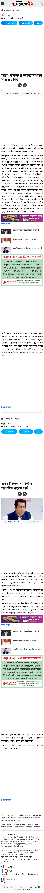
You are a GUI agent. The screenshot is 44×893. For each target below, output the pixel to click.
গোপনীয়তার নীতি (19, 824)
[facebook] (2, 871)
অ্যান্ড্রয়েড (7, 882)
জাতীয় (17, 10)
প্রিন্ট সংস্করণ (11, 23)
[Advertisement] (22, 51)
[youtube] (6, 871)
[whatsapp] (10, 871)
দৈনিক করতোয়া (7, 824)
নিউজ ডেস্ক (8, 15)
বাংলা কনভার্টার (19, 827)
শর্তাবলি (30, 824)
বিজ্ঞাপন (29, 827)
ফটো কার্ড (27, 23)
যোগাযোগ (37, 827)
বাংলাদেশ (9, 10)
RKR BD (27, 889)
